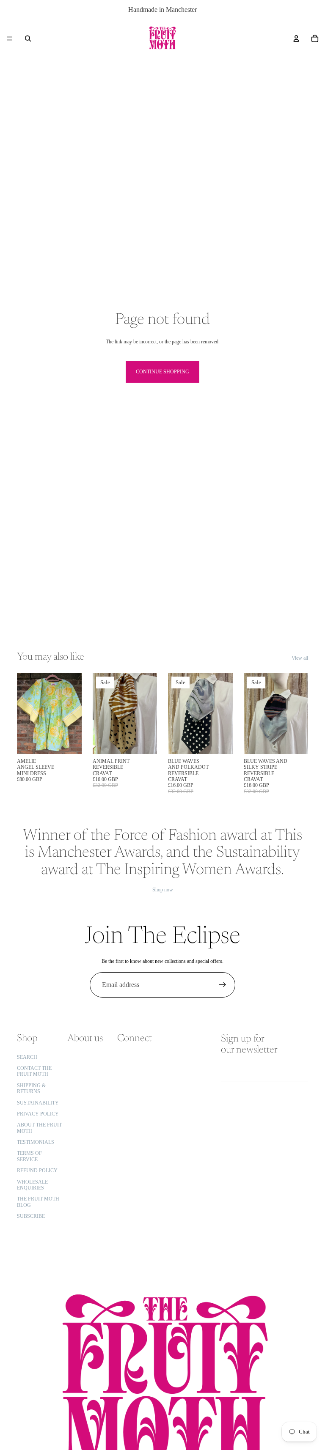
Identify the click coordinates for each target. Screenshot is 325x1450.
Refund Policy (37, 1170)
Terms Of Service (29, 1156)
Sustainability (38, 1103)
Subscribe (31, 1216)
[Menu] (9, 38)
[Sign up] (222, 985)
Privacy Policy (38, 1114)
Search (27, 1057)
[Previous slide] (26, 713)
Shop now (162, 890)
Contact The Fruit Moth (34, 1071)
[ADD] (68, 740)
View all (300, 658)
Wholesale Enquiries (32, 1185)
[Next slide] (72, 713)
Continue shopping (162, 372)
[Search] (28, 38)
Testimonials (35, 1142)
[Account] (296, 38)
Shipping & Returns (31, 1088)
